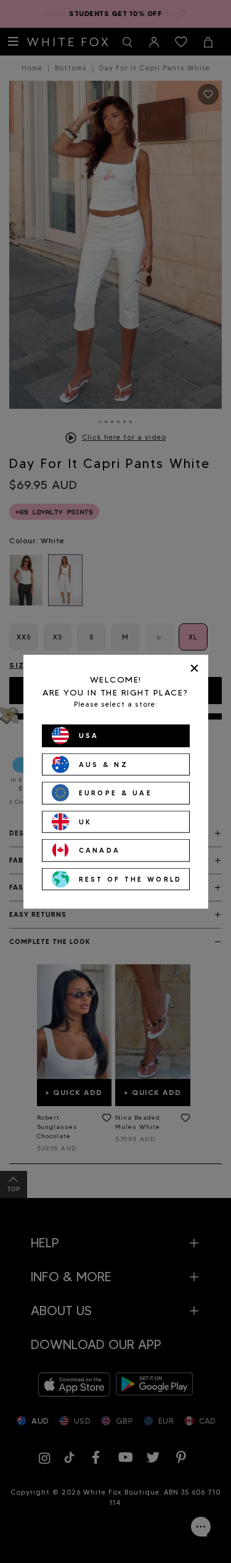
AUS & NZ (103, 764)
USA (89, 735)
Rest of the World (130, 878)
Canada (100, 850)
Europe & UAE (116, 793)
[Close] (194, 668)
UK (85, 821)
